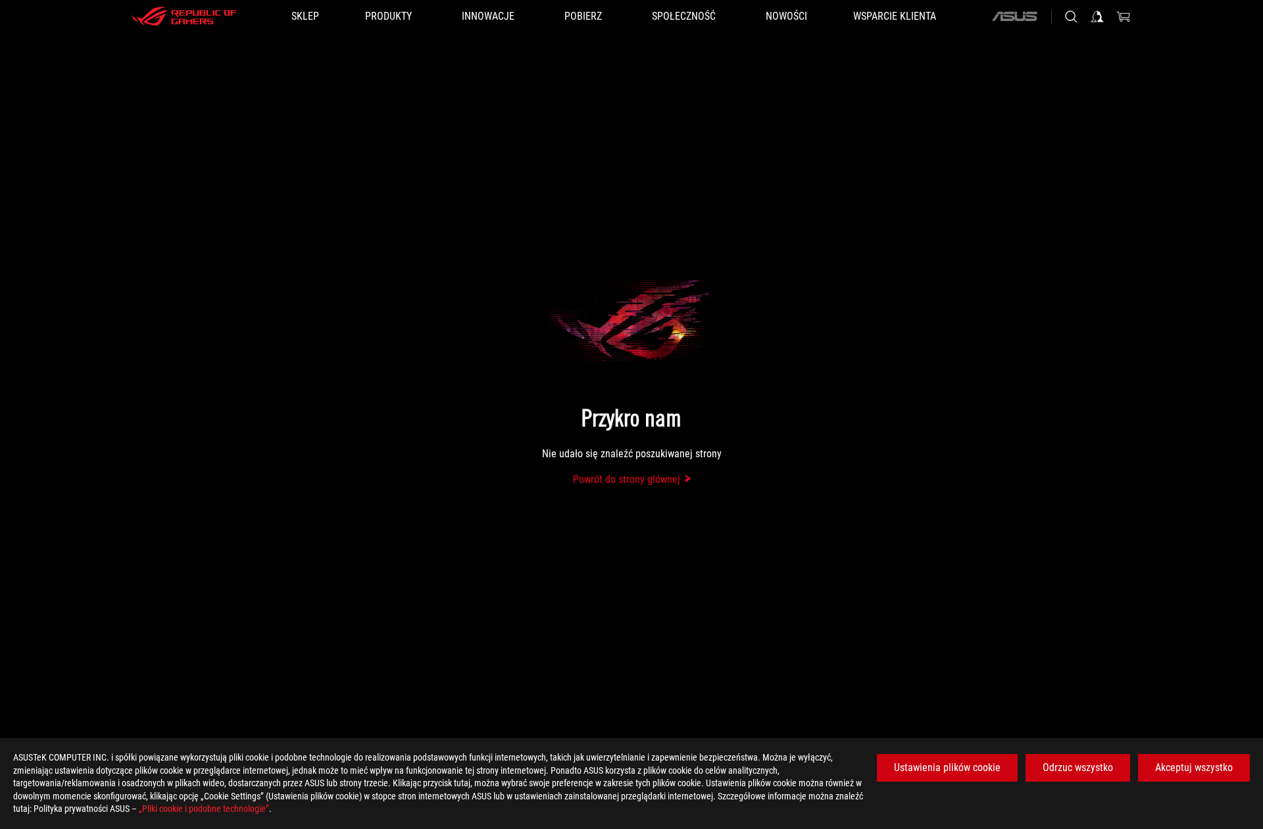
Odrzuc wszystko (1078, 767)
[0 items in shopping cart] (1123, 16)
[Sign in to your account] (1097, 16)
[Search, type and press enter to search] (1071, 16)
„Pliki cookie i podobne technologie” (204, 808)
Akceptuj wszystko (1194, 767)
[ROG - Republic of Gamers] (184, 16)
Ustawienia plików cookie (947, 767)
